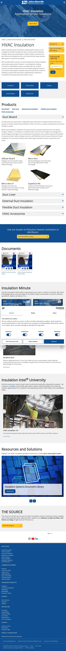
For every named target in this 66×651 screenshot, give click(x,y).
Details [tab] (33, 313)
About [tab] (54, 313)
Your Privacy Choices (29, 647)
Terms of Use (38, 646)
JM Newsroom (5, 617)
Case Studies (10, 94)
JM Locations (5, 627)
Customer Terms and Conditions (51, 641)
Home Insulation (6, 558)
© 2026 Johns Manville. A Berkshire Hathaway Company (15, 646)
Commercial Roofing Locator (9, 641)
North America (5, 600)
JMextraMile (5, 591)
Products (10, 85)
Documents (30, 85)
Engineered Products (9, 582)
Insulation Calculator (7, 560)
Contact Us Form (6, 626)
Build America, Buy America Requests (12, 636)
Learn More (6, 436)
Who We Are (6, 607)
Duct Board (5, 109)
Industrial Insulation (7, 553)
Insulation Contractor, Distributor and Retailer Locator (30, 641)
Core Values (5, 615)
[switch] (25, 334)
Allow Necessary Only (12, 341)
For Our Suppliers (6, 619)
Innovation (4, 610)
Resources (29, 94)
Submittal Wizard (6, 577)
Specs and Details (6, 575)
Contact (4, 622)
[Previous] (30, 500)
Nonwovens (5, 589)
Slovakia (4, 603)
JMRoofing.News (6, 574)
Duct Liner (15, 109)
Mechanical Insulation (8, 555)
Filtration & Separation (8, 588)
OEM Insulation (6, 557)
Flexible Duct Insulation (49, 109)
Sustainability (5, 612)
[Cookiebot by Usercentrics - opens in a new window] (57, 308)
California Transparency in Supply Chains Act (13, 647)
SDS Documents (6, 561)
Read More (6, 367)
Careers (4, 596)
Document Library (6, 593)
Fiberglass (4, 586)
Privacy (31, 646)
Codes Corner (5, 572)
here (24, 296)
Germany (4, 601)
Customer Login (6, 629)
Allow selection (33, 341)
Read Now (10, 491)
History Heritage (6, 614)
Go (53, 72)
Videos (49, 85)
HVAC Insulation (6, 551)
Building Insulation (7, 550)
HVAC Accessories (8, 112)
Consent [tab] (11, 313)
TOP (48, 533)
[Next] (34, 500)
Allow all (54, 341)
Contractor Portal (6, 570)
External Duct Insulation (30, 109)
